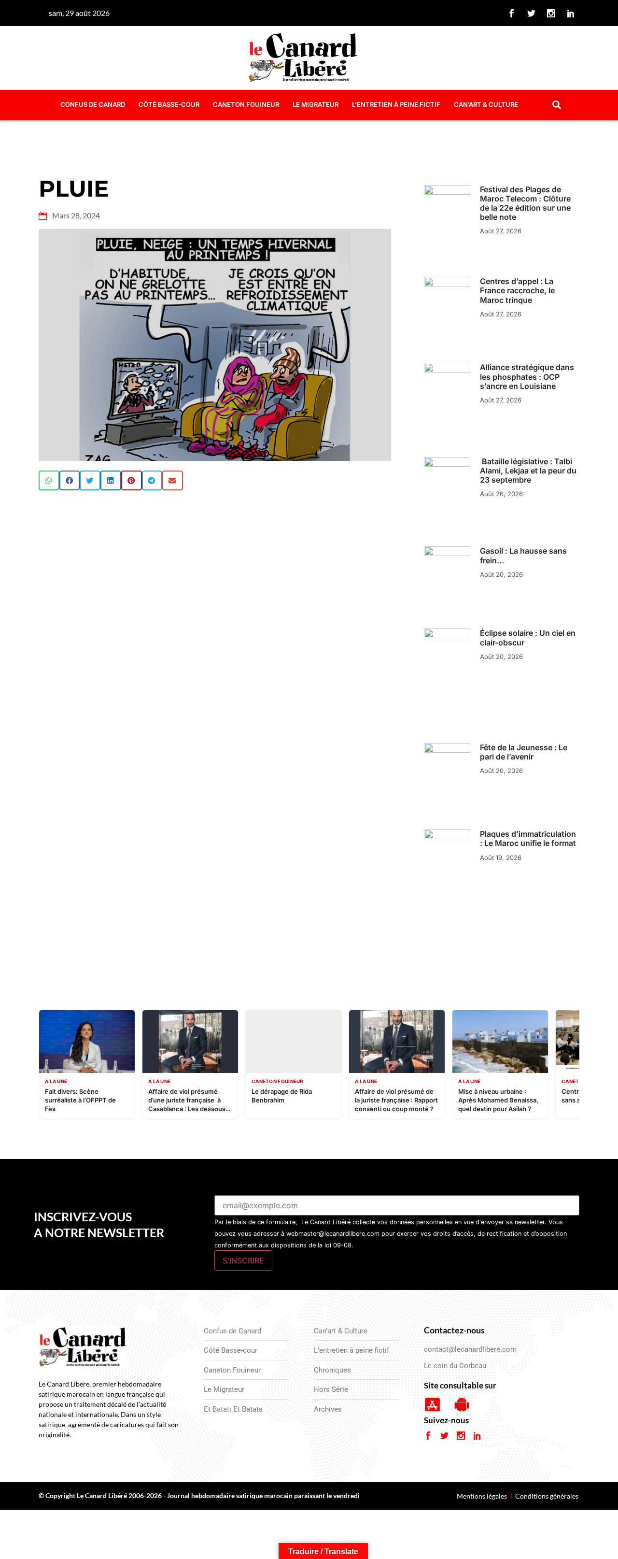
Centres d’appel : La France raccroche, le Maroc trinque (517, 290)
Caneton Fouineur (246, 104)
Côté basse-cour (169, 104)
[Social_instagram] (551, 13)
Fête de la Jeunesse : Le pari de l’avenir (523, 752)
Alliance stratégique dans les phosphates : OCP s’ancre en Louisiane (527, 376)
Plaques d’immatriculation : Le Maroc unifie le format (528, 838)
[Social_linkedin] (571, 13)
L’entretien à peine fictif (396, 104)
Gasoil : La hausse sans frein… (523, 555)
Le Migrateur (315, 104)
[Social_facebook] (512, 13)
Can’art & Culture (486, 104)
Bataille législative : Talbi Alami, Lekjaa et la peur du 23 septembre (528, 471)
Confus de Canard (92, 104)
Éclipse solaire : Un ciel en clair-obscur (528, 637)
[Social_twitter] (531, 13)
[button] (557, 105)
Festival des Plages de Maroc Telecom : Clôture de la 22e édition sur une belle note (525, 203)
